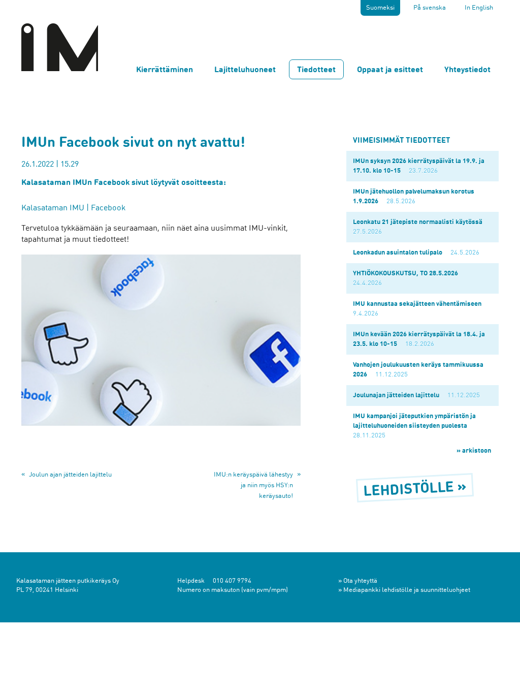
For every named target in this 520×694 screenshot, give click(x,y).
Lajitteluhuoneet (245, 70)
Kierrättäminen (164, 70)
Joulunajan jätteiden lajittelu (396, 395)
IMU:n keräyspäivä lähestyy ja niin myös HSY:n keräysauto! (253, 485)
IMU (59, 46)
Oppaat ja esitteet (390, 70)
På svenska (429, 8)
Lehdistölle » (415, 490)
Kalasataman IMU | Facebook (73, 208)
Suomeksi (380, 8)
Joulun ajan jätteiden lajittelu (70, 474)
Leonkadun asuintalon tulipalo (397, 252)
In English (479, 8)
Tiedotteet (316, 70)
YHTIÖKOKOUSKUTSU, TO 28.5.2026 (405, 273)
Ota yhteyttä (360, 581)
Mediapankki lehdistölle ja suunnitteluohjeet (406, 590)
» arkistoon (474, 451)
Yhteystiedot (467, 70)
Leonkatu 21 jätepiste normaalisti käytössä (417, 222)
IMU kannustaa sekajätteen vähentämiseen (417, 304)
